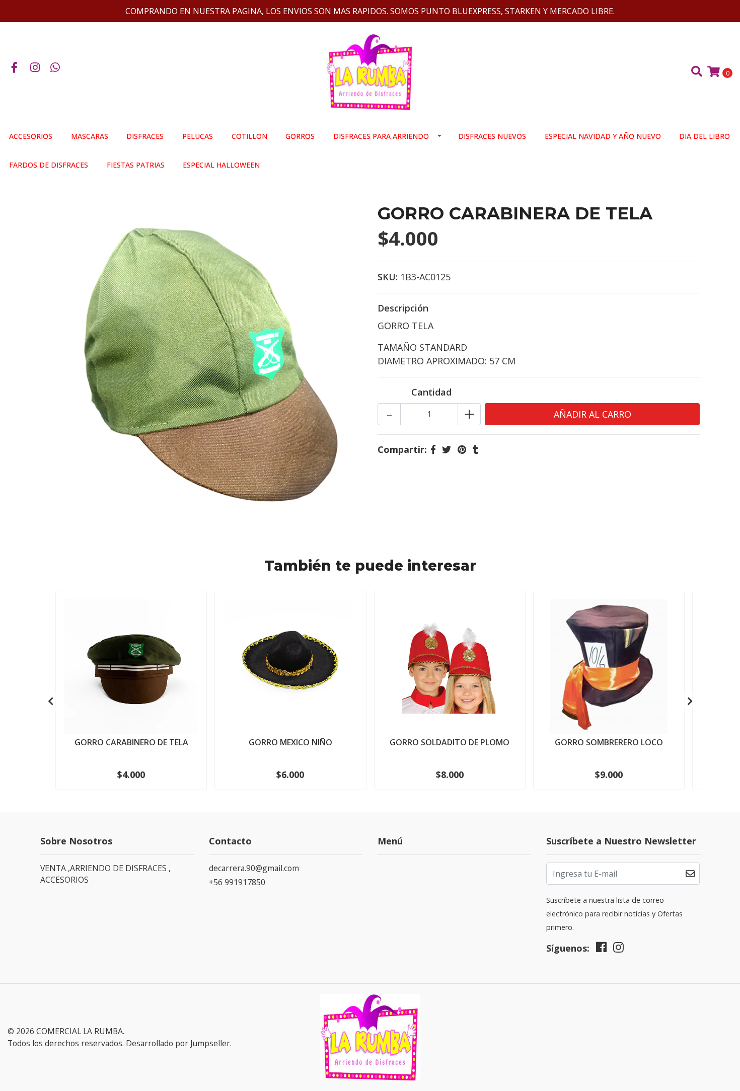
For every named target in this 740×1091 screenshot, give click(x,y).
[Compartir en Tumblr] (475, 449)
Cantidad (431, 392)
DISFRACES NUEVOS (492, 136)
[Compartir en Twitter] (446, 449)
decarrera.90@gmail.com (254, 868)
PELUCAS (197, 136)
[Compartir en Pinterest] (462, 449)
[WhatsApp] (55, 68)
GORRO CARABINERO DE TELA (131, 742)
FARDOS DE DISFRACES (48, 165)
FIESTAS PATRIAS (136, 165)
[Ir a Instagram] (35, 68)
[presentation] (50, 701)
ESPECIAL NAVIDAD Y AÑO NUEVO (603, 136)
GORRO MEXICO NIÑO (290, 742)
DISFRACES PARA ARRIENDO (381, 136)
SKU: (388, 277)
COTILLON (249, 136)
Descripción (403, 308)
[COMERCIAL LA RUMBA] (370, 71)
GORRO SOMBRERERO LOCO (609, 742)
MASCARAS (89, 136)
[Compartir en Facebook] (433, 449)
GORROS (300, 136)
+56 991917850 (237, 882)
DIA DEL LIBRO (704, 136)
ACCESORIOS (30, 136)
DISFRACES (145, 136)
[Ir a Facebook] (15, 68)
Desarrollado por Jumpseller (178, 1043)
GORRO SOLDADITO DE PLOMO (449, 742)
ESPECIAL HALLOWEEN (221, 165)
